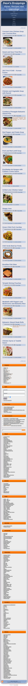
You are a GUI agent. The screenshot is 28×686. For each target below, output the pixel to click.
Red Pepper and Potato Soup (13, 132)
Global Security (6, 571)
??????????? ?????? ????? (9, 419)
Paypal (5, 488)
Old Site (14, 23)
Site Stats (14, 25)
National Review (7, 459)
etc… (5, 369)
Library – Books (7, 508)
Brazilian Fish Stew (9, 264)
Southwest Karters (7, 619)
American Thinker (7, 555)
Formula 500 (6, 609)
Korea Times (6, 456)
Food (9, 66)
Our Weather (6, 515)
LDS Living (6, 540)
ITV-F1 (5, 454)
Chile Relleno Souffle (14, 418)
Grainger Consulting (7, 650)
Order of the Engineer (8, 660)
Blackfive (5, 437)
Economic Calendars (8, 567)
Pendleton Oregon (7, 516)
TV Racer (5, 626)
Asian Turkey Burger (8, 412)
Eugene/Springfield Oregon (9, 504)
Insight (5, 572)
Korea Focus (6, 455)
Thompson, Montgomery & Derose (10, 675)
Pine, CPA (5, 663)
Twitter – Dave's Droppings (9, 475)
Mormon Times (6, 579)
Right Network (6, 468)
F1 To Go (5, 606)
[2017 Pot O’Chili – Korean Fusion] (7, 85)
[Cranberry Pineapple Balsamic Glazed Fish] (7, 126)
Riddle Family (6, 518)
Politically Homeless (7, 586)
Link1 (11, 681)
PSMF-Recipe (6, 376)
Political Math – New (7, 463)
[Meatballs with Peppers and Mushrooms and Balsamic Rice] (7, 316)
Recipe (11, 66)
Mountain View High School (9, 512)
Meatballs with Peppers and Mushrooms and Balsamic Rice (13, 302)
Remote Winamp (7, 542)
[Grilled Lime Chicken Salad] (7, 202)
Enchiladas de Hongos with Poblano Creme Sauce (12, 170)
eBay (5, 486)
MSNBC (5, 581)
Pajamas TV (6, 462)
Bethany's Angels (7, 640)
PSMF (5, 375)
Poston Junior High (7, 517)
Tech (4, 381)
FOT (4, 610)
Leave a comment (18, 87)
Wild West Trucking (7, 677)
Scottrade (5, 489)
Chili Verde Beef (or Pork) (11, 246)
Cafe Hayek (6, 438)
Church (5, 368)
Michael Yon (6, 578)
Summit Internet (7, 546)
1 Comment (17, 66)
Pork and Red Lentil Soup (11, 151)
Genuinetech (6, 418)
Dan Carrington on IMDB (8, 503)
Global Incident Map (7, 570)
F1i (4, 607)
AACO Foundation (7, 634)
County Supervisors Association (10, 643)
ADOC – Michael (7, 500)
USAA (5, 490)
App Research (6, 556)
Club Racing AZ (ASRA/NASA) (9, 604)
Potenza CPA (6, 665)
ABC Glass (6, 635)
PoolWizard (6, 664)
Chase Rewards (7, 484)
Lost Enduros (6, 613)
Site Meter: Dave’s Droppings (9, 472)
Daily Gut (5, 444)
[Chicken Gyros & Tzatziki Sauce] (7, 355)
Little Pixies (6, 653)
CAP (4, 535)
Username (5, 389)
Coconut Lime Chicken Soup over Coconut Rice (13, 32)
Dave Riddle (20, 35)
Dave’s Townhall (7, 446)
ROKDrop (5, 591)
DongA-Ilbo (6, 447)
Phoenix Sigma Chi (7, 541)
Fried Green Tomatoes (8, 409)
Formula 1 (5, 608)
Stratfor (5, 593)
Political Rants (6, 374)
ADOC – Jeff (6, 499)
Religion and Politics (8, 466)
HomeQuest (6, 651)
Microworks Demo (7, 658)
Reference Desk (7, 588)
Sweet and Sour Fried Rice (12, 52)
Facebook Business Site (8, 450)
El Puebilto (6, 645)
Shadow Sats (6, 592)
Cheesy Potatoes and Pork (9, 407)
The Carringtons (7, 548)
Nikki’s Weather (7, 514)
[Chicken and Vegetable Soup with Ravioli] (7, 105)
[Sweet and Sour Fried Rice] (7, 64)
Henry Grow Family (7, 506)
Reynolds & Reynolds (8, 667)
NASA (5, 614)
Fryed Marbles (6, 648)
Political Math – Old (7, 464)
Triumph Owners (7, 624)
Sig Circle (5, 544)
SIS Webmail (6, 470)
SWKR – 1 (6, 621)
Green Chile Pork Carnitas (12, 227)
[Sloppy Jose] (7, 221)
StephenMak (6, 423)
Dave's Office (14, 15)
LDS (4, 539)
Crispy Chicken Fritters (8, 408)
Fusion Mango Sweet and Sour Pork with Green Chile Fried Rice (14, 420)
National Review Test (8, 460)
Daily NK (5, 564)
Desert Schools (6, 485)
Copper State (6, 642)
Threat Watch (6, 594)
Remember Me (6, 397)
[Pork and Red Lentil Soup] (7, 163)
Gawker (5, 452)
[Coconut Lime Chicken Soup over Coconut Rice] (7, 46)
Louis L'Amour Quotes (8, 525)
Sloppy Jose (7, 208)
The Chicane (6, 622)
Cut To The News (7, 443)
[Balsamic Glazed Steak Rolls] (7, 334)
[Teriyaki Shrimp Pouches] (7, 295)
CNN (4, 562)
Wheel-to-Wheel (7, 628)
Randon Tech (6, 666)
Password (5, 393)
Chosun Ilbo (6, 442)
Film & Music (6, 370)
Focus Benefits (6, 647)
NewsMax (5, 461)
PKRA (5, 616)
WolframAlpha (6, 477)
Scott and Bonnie (7, 670)
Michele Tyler (6, 656)
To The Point (6, 595)
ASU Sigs (5, 534)
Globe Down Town (7, 649)
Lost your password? (8, 400)
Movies (5, 580)
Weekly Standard (7, 476)
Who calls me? (6, 491)
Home (14, 11)
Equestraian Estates (7, 646)
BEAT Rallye (6, 639)
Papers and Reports (7, 373)
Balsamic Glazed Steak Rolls (13, 322)
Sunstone (5, 547)
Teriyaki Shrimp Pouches (11, 283)
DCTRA (5, 605)
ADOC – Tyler (6, 501)
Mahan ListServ (7, 655)
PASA (5, 615)
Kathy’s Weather (7, 507)
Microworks (6, 657)
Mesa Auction (6, 487)
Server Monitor (6, 469)
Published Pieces (7, 377)
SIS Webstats (6, 471)
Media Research (7, 577)
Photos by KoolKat (7, 662)
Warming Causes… (7, 596)
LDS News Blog (7, 457)
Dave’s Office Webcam (8, 445)
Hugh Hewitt (6, 453)
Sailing (5, 380)
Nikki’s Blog (6, 513)
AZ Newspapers (7, 436)
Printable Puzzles (7, 526)
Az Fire (5, 638)
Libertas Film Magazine (8, 458)
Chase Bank (6, 483)
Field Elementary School (8, 505)
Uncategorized (6, 382)
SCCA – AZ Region (7, 618)
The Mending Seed (7, 674)
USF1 (5, 627)
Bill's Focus (6, 641)
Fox (4, 451)
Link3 (16, 681)
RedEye (5, 465)
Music (14, 21)
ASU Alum (5, 533)
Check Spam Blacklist (8, 440)
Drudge (5, 448)
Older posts (23, 27)
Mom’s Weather (7, 511)
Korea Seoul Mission (8, 537)
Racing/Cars (6, 378)
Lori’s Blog (6, 510)
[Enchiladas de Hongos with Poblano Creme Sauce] (7, 183)
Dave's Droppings (14, 3)
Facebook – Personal (8, 449)
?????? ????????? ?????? (9, 421)
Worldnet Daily (6, 598)
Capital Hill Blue (7, 439)
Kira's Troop (6, 652)
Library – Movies (7, 509)
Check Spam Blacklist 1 (8, 441)
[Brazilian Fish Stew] (7, 277)
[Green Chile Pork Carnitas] (7, 239)
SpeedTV (5, 620)
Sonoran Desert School (8, 519)
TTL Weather (6, 474)
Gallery (14, 17)
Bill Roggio (6, 558)
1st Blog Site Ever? (14, 13)
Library (14, 19)
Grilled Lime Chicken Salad (12, 190)
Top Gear (5, 473)
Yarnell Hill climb (7, 678)
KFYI (4, 573)
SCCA (5, 617)
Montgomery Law (7, 659)
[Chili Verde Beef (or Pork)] (7, 258)
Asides (5, 367)
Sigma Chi (6, 545)
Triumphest (6, 625)
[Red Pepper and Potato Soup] (7, 144)
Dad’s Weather (6, 502)
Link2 (14, 681)
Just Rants (6, 372)
